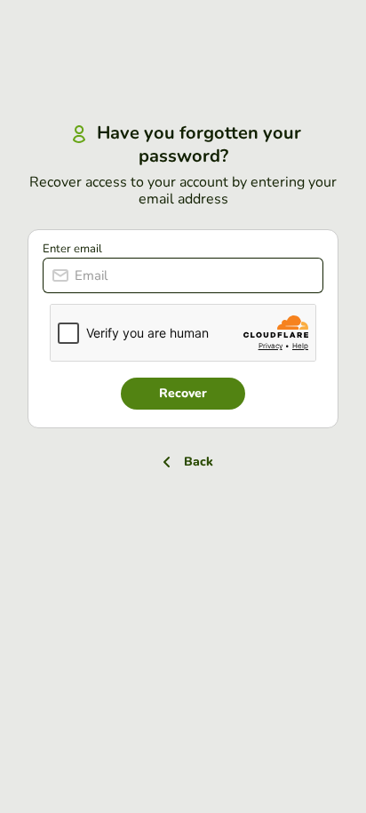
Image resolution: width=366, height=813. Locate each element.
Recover (183, 393)
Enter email (72, 249)
